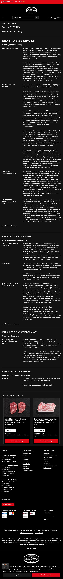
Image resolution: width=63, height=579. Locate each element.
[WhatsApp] (44, 522)
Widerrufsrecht (47, 468)
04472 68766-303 (6, 459)
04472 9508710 (6, 469)
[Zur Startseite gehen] (31, 10)
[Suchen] (37, 17)
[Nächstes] (61, 421)
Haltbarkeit (25, 455)
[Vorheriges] (2, 421)
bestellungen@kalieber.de (9, 461)
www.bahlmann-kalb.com (10, 324)
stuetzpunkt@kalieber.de (8, 471)
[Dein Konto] (51, 17)
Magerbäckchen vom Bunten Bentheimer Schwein (15, 420)
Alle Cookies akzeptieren (46, 575)
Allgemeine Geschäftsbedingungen (14, 530)
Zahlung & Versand (28, 470)
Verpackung (26, 468)
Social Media (26, 464)
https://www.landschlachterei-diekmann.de (37, 385)
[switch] (5, 568)
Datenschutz (47, 461)
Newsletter (25, 459)
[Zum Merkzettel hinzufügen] (28, 400)
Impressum (47, 463)
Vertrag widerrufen (8, 504)
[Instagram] (44, 515)
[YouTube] (53, 515)
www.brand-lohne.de (9, 226)
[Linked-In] (50, 515)
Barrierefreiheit (48, 457)
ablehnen (26, 571)
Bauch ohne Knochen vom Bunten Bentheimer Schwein (45, 420)
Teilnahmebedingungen (50, 465)
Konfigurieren (17, 575)
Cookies (46, 459)
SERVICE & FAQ (28, 450)
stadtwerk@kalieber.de (8, 487)
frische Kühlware (10, 430)
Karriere (25, 457)
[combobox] (23, 17)
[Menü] (3, 17)
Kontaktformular (6, 499)
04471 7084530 (6, 485)
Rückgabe (25, 461)
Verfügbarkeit (26, 466)
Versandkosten (51, 542)
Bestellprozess (27, 453)
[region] (31, 421)
